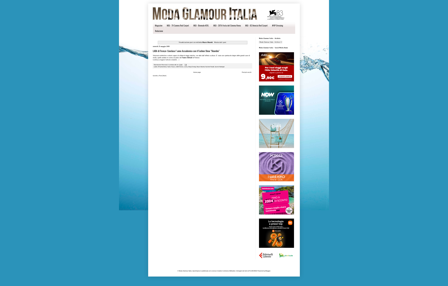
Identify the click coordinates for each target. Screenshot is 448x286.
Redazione (159, 30)
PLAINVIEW (253, 271)
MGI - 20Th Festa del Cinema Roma (227, 25)
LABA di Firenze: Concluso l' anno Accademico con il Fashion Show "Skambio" (186, 51)
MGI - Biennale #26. (201, 25)
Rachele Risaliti (209, 66)
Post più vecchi (246, 72)
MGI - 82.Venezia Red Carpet (256, 25)
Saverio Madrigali (219, 66)
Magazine (158, 25)
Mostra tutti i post (220, 42)
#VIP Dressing (277, 25)
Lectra (186, 66)
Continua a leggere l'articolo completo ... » (166, 60)
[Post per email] (185, 64)
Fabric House (171, 66)
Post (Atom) (162, 76)
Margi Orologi (192, 66)
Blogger (267, 271)
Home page (197, 72)
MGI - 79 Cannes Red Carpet (178, 25)
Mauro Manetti (201, 66)
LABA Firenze (179, 66)
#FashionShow (162, 66)
